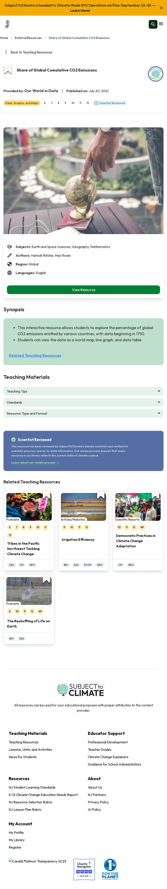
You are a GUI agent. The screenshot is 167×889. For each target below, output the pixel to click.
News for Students (23, 757)
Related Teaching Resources (35, 355)
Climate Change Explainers (108, 757)
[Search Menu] (153, 24)
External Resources (28, 38)
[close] (161, 8)
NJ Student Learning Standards (32, 787)
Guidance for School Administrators (114, 764)
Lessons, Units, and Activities (30, 749)
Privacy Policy (98, 802)
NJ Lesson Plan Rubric (25, 809)
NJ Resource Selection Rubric (30, 802)
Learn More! (80, 10)
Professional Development (108, 742)
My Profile (16, 832)
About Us (95, 787)
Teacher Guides (99, 749)
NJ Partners (97, 794)
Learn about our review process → (35, 462)
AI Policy (94, 809)
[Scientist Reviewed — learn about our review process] (156, 74)
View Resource (83, 290)
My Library (17, 840)
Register (15, 847)
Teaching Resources (23, 742)
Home (4, 38)
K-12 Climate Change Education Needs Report (43, 794)
